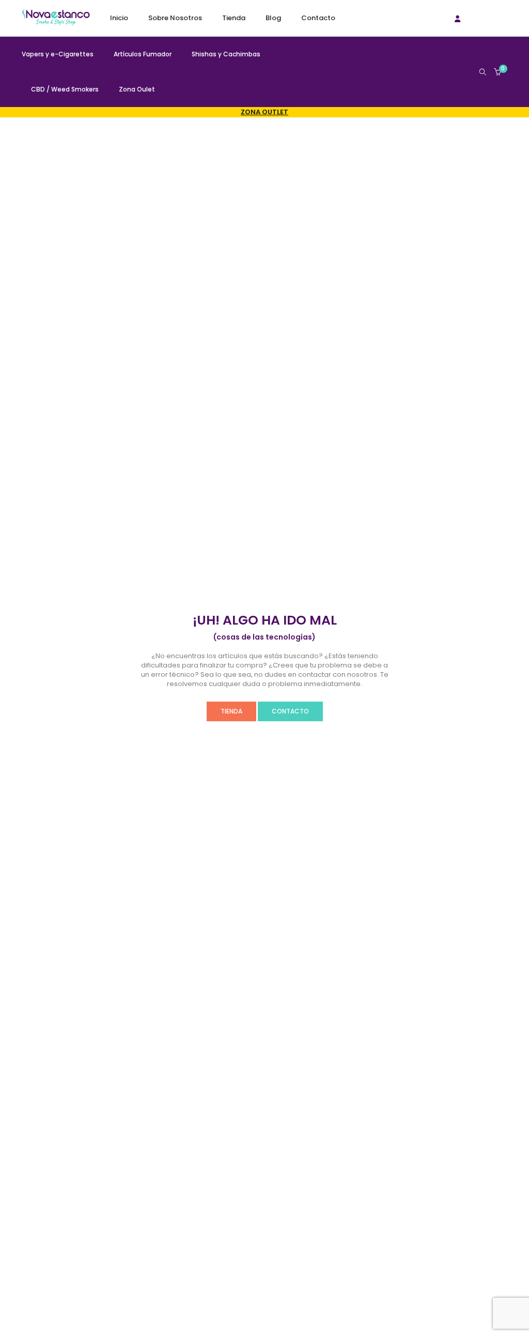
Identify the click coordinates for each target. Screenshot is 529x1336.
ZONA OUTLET (264, 112)
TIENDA (231, 711)
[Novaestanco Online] (56, 21)
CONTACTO (290, 711)
